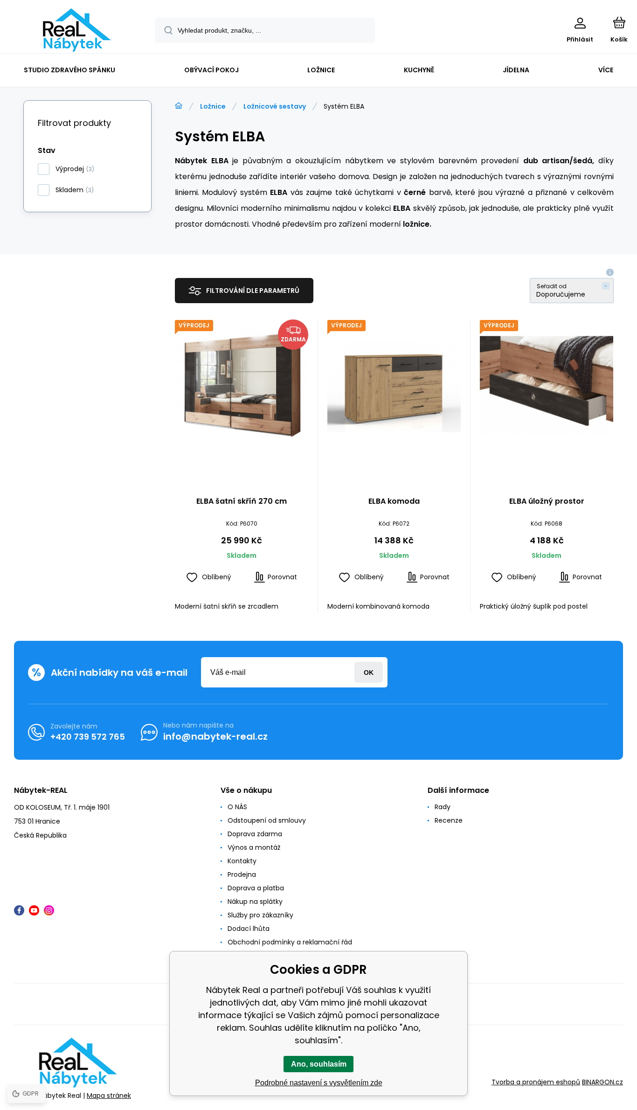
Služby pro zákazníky (260, 915)
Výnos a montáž (254, 847)
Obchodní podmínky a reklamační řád (290, 942)
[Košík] (619, 22)
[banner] (77, 30)
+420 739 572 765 (87, 736)
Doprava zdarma (255, 834)
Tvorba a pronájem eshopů (536, 1082)
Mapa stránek (109, 1095)
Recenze (449, 820)
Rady (442, 807)
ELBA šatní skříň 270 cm (241, 501)
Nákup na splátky (255, 901)
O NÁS (237, 807)
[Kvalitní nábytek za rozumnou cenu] (178, 106)
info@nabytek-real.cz (215, 736)
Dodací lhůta (249, 928)
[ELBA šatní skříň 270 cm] (241, 386)
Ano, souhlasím (318, 1064)
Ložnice (213, 106)
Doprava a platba (256, 888)
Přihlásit (368, 672)
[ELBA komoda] (394, 386)
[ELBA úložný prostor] (546, 386)
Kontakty (242, 861)
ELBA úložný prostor (546, 501)
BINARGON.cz (602, 1082)
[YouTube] (34, 910)
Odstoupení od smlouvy (267, 820)
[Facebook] (19, 910)
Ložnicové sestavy (274, 106)
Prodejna (242, 874)
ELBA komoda (394, 501)
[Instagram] (49, 910)
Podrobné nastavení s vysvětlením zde (318, 1083)
